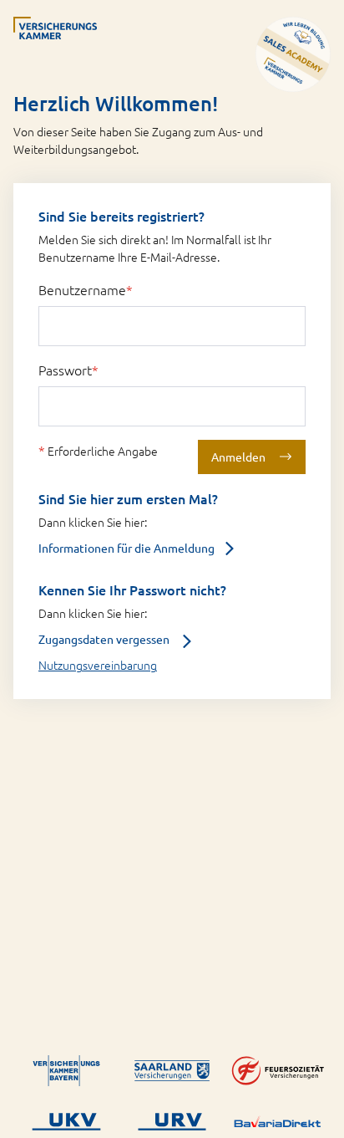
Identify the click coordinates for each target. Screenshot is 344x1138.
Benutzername (85, 289)
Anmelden (238, 456)
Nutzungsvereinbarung (97, 664)
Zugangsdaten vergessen (105, 638)
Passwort (68, 369)
